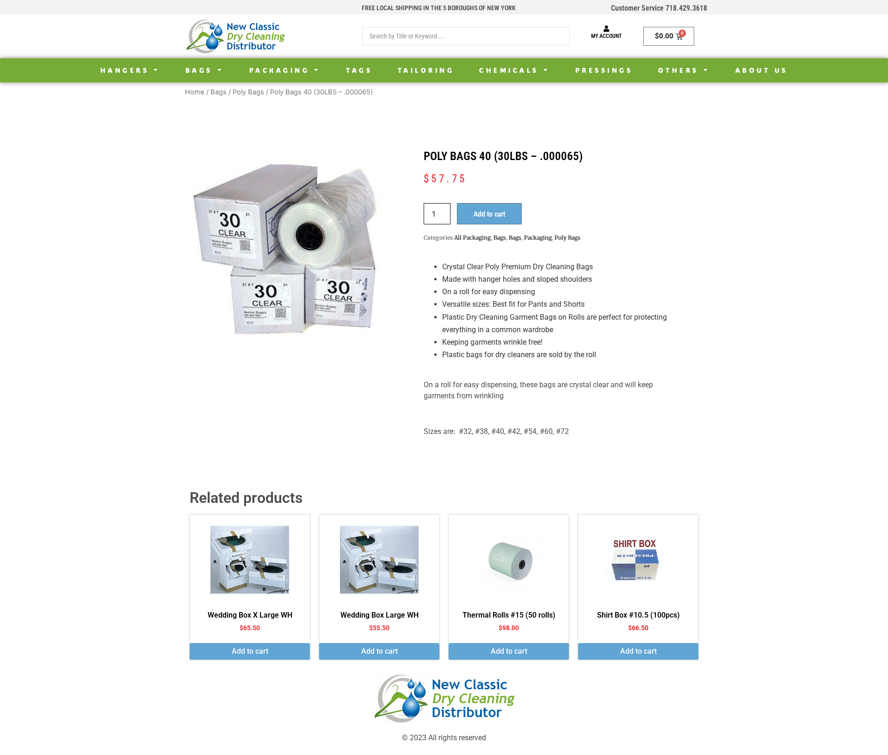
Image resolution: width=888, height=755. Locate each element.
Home (194, 92)
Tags (359, 70)
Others (678, 70)
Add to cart (489, 214)
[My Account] (606, 28)
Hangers (124, 70)
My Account (606, 36)
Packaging (279, 70)
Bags (199, 70)
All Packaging (472, 237)
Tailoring (426, 70)
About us (761, 70)
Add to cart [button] (250, 651)
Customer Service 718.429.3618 (659, 8)
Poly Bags (248, 92)
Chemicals (509, 70)
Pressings (604, 70)
